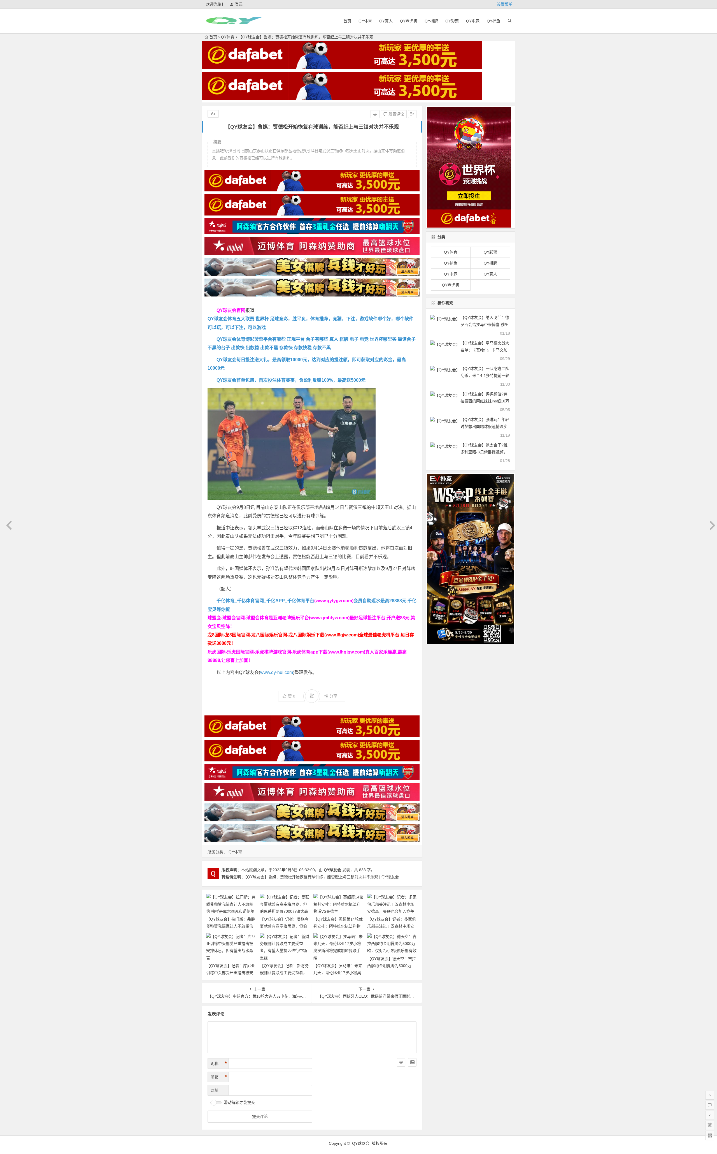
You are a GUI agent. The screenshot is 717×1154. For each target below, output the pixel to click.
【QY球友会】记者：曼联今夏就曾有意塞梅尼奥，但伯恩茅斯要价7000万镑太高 (284, 926)
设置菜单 (505, 4)
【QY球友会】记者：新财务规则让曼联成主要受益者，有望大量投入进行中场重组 (284, 972)
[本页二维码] (709, 1135)
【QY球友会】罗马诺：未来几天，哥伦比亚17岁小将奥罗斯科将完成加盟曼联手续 (337, 972)
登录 (239, 4)
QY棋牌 (431, 21)
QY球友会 (332, 870)
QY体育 (365, 21)
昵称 (219, 1063)
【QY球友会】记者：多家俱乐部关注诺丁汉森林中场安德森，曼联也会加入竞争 (391, 926)
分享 (333, 696)
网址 (214, 1090)
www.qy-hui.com (276, 672)
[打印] (375, 114)
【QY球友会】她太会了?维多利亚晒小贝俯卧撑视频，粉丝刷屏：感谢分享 (484, 452)
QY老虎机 (408, 21)
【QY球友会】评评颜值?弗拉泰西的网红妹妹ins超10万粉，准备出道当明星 (484, 401)
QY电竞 (472, 21)
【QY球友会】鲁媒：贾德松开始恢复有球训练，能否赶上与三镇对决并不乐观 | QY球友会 (322, 877)
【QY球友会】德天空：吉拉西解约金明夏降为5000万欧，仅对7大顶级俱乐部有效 (391, 965)
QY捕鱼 (493, 21)
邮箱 (219, 1077)
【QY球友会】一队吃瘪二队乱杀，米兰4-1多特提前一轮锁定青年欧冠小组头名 (484, 375)
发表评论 (395, 114)
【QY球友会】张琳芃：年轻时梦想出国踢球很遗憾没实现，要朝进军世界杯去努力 (484, 426)
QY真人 (386, 21)
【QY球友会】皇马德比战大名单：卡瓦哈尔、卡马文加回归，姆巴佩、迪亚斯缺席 (484, 350)
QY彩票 (452, 21)
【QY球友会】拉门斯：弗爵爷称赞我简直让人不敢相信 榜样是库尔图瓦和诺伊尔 (230, 926)
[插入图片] (412, 1062)
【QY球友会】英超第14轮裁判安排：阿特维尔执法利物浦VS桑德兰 (338, 926)
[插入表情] (401, 1062)
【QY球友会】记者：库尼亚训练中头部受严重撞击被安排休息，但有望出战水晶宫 (230, 972)
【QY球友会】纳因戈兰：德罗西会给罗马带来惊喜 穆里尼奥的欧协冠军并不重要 (484, 324)
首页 (347, 21)
